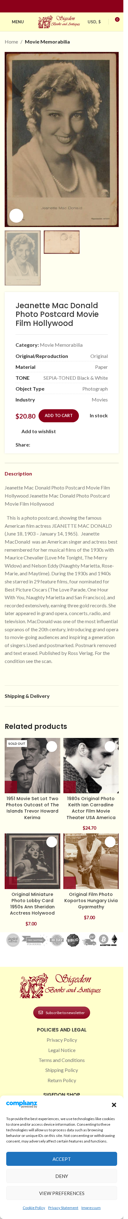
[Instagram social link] (58, 6)
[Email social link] (49, 444)
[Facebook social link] (50, 6)
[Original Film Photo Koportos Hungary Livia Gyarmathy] (91, 861)
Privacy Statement (63, 1207)
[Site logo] (59, 21)
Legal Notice (61, 1050)
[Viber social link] (101, 444)
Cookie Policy (34, 1207)
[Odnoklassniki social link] (71, 444)
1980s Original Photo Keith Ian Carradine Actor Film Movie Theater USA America (91, 807)
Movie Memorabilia (47, 41)
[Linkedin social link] (73, 6)
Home (11, 41)
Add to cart (59, 415)
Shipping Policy (61, 1070)
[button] (114, 1105)
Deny (61, 1176)
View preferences (62, 1193)
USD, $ (94, 21)
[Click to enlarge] (16, 216)
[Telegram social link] (93, 444)
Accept (62, 1159)
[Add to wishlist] (51, 746)
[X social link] (41, 444)
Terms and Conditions (62, 1060)
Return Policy (62, 1080)
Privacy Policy (62, 1040)
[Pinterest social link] (65, 6)
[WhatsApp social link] (78, 444)
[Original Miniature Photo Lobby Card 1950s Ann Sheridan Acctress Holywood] (32, 861)
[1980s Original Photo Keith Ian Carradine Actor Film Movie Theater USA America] (91, 766)
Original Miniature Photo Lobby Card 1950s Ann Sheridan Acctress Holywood (32, 903)
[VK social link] (86, 444)
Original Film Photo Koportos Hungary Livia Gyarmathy (91, 900)
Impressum (91, 1207)
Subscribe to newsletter (65, 1012)
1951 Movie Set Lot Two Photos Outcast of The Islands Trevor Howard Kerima (32, 807)
